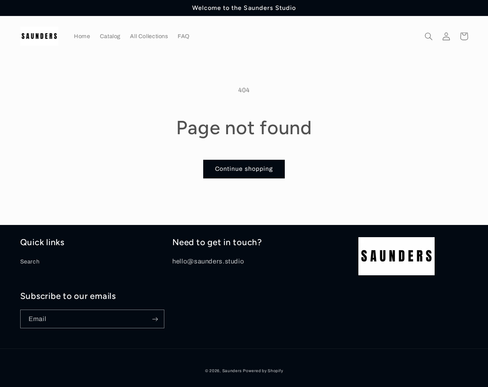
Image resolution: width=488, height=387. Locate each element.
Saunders (232, 371)
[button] (429, 36)
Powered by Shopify (263, 371)
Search (30, 262)
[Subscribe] (155, 319)
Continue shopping (244, 168)
